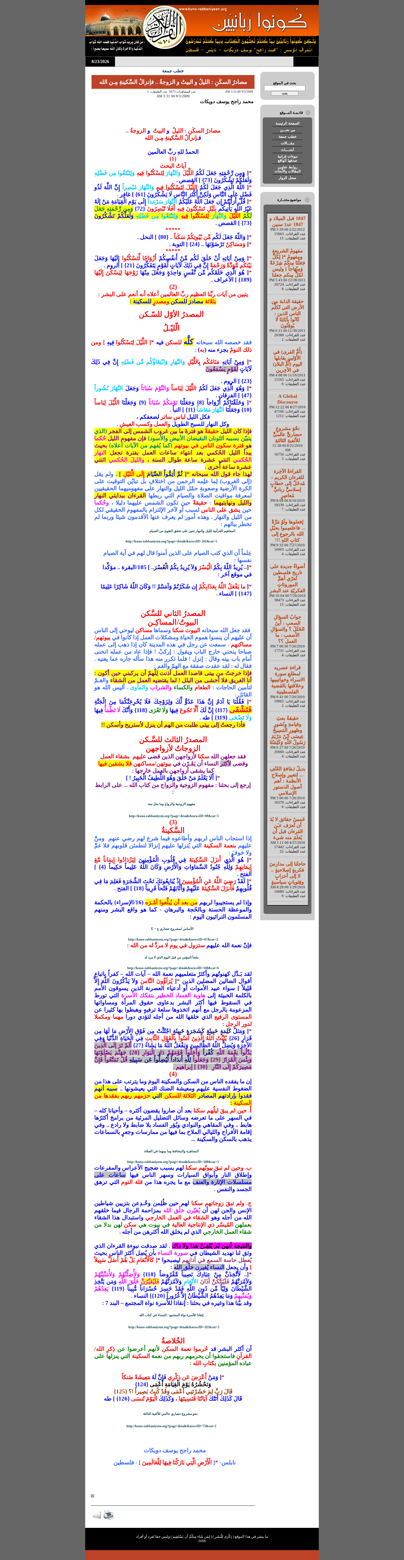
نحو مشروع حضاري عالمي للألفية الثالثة (170, 1414)
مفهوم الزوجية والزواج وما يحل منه (171, 804)
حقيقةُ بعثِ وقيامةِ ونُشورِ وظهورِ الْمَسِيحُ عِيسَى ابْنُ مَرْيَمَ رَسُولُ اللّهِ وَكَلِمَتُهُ (288, 730)
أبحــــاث (287, 150)
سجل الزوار (287, 178)
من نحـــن (287, 130)
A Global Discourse (287, 399)
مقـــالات (287, 143)
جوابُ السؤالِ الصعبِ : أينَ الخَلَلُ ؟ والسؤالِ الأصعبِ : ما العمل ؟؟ (287, 629)
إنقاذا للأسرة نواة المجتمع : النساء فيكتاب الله (171, 1315)
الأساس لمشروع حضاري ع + (172, 929)
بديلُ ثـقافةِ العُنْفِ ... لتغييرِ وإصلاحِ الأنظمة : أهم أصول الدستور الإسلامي (287, 781)
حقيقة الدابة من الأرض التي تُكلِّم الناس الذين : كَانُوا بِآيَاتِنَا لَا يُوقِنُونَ (287, 313)
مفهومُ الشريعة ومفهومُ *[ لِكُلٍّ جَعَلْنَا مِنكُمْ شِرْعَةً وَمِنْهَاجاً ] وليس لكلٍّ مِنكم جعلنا (287, 263)
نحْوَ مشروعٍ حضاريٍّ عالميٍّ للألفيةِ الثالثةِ (287, 434)
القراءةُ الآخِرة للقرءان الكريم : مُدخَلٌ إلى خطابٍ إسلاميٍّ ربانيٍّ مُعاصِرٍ (287, 483)
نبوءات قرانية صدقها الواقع (288, 158)
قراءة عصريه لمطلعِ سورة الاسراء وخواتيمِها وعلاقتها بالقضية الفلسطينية (287, 679)
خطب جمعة (288, 136)
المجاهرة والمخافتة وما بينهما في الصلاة (171, 1151)
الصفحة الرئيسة (288, 123)
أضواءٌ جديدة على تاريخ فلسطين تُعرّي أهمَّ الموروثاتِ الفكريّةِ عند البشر (287, 578)
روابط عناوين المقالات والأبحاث (288, 169)
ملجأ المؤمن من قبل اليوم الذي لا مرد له (171, 957)
